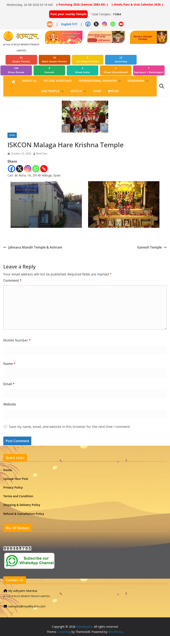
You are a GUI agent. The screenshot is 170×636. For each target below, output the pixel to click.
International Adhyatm (98, 81)
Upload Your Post (57, 81)
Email (9, 384)
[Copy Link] (43, 168)
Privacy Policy (13, 487)
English (66, 24)
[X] (19, 168)
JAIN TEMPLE (50, 91)
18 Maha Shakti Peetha (54, 59)
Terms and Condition (18, 496)
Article (76, 91)
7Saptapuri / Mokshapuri (149, 70)
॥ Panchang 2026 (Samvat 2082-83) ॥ (82, 4)
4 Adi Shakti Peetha (87, 59)
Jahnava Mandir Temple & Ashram (35, 247)
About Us (29, 81)
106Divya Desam (16, 70)
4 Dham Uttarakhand (116, 70)
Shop (97, 91)
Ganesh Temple (149, 247)
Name (9, 363)
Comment (12, 280)
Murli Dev (41, 153)
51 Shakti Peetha (21, 59)
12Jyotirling (121, 59)
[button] (119, 81)
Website (9, 404)
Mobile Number (17, 340)
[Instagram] (27, 168)
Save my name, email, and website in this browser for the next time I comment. (69, 426)
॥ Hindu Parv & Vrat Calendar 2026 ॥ (137, 4)
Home (7, 470)
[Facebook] (11, 168)
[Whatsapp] (35, 168)
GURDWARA (136, 81)
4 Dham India (82, 70)
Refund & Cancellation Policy (23, 514)
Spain (12, 135)
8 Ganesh (49, 70)
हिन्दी (74, 24)
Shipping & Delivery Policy (21, 505)
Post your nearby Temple (68, 14)
